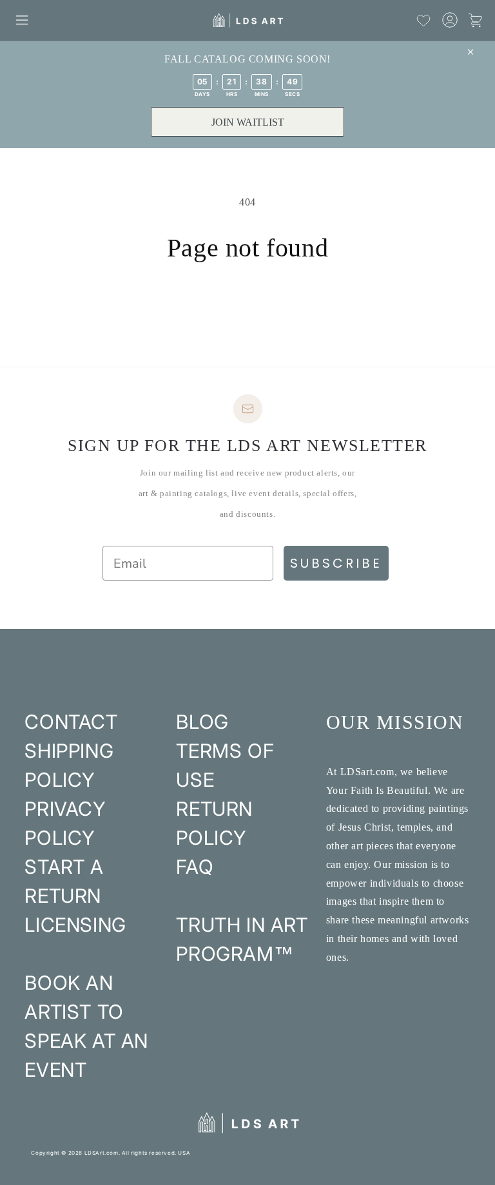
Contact (70, 721)
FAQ (194, 866)
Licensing (75, 924)
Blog (202, 721)
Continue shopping (247, 306)
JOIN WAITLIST (247, 122)
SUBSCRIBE (336, 563)
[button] (22, 20)
